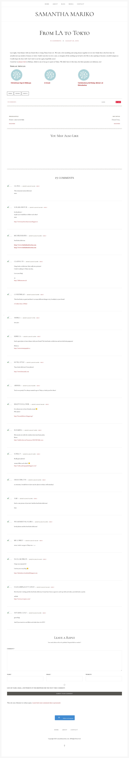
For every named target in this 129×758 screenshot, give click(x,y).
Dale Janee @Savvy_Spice (24, 587)
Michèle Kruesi (20, 236)
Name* (9, 674)
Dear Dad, (116, 120)
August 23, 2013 (72, 41)
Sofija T (17, 454)
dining (10, 93)
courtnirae (19, 294)
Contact (80, 4)
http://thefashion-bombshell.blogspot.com (25, 573)
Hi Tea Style (19, 362)
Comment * (11, 649)
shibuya (25, 93)
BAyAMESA (18, 430)
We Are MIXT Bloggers (23, 522)
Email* (48, 674)
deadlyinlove (20, 480)
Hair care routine (16, 120)
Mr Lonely (18, 540)
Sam (15, 498)
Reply (38, 186)
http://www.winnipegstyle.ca (22, 348)
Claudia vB (18, 261)
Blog (63, 4)
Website (89, 674)
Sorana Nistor (20, 207)
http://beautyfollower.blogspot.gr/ (23, 416)
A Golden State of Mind (20, 304)
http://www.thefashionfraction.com (25, 245)
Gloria (17, 186)
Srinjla (17, 318)
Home (47, 4)
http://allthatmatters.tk (20, 280)
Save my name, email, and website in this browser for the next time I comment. (36, 688)
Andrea (17, 386)
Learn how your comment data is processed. (46, 703)
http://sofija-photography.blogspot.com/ (25, 466)
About (55, 4)
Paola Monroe (20, 559)
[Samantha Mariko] (64, 14)
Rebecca (17, 336)
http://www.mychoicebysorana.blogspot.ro (26, 222)
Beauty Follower (21, 404)
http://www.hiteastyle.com (21, 372)
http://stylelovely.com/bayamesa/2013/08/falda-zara (28, 440)
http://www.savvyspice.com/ (22, 599)
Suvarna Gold (20, 613)
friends (17, 93)
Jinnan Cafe (22, 62)
